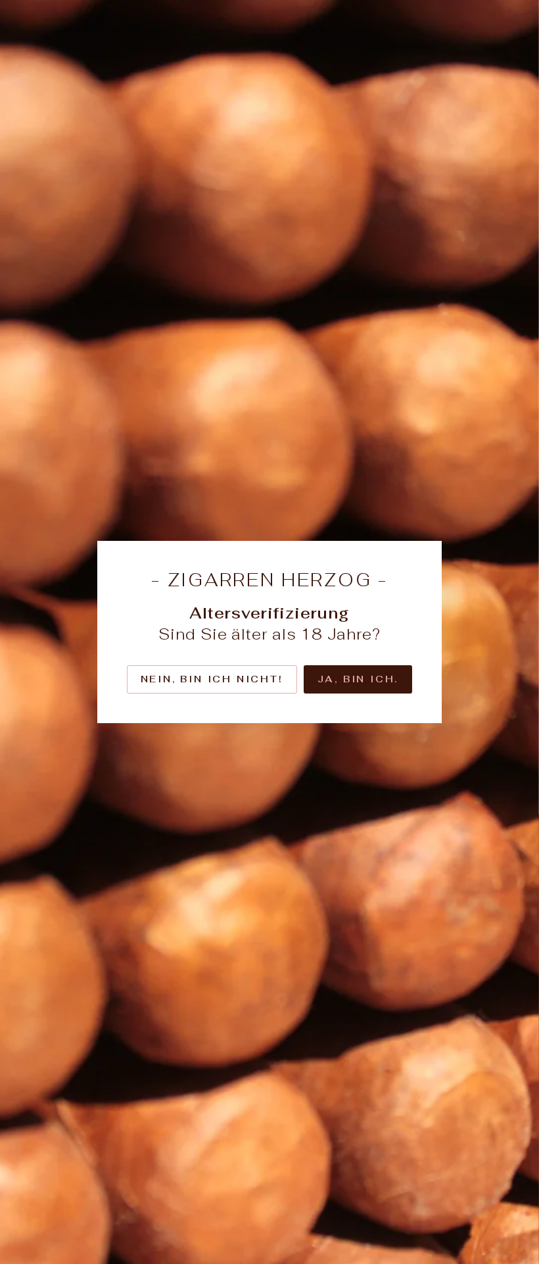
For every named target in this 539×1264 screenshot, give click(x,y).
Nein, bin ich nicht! (212, 679)
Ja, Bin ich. (358, 679)
